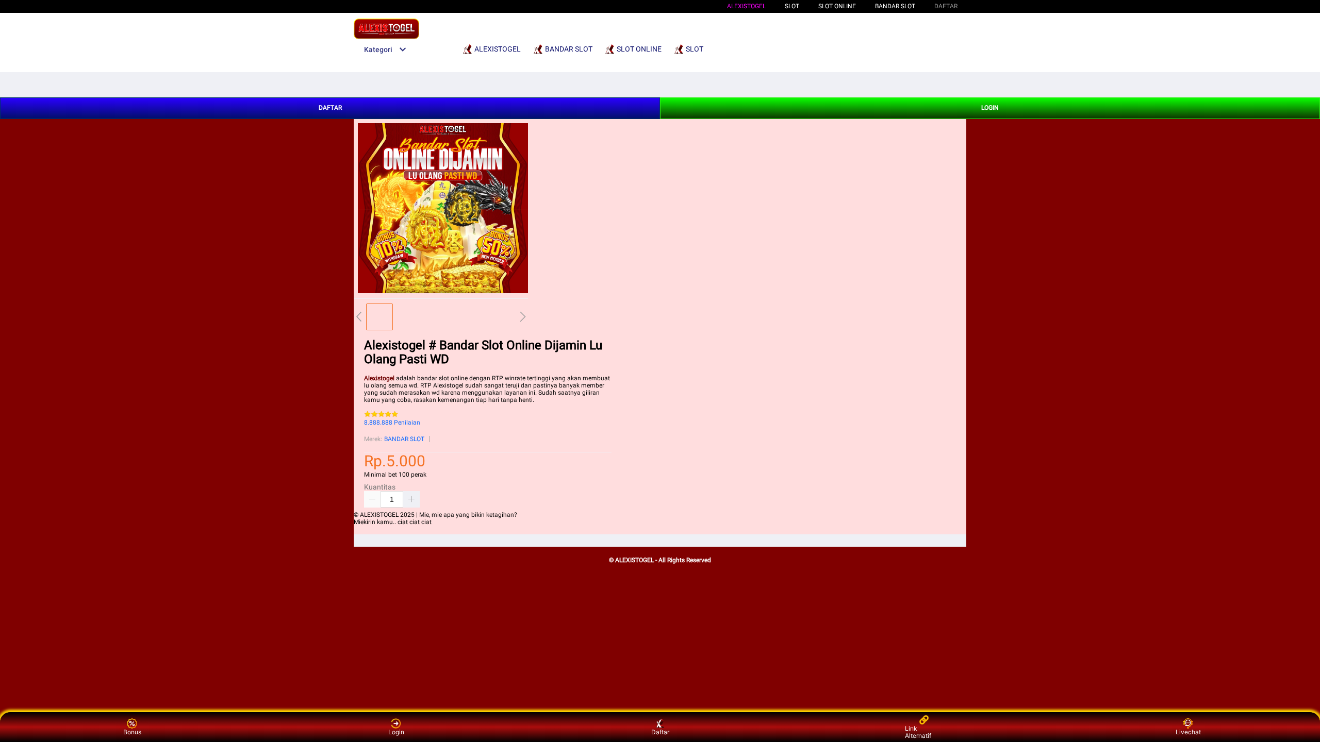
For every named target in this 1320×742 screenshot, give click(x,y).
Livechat (1188, 732)
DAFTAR (946, 6)
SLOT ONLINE (837, 6)
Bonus (132, 732)
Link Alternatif (918, 731)
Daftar (660, 732)
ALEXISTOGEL (746, 6)
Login (396, 732)
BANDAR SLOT (895, 6)
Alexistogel (379, 378)
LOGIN (990, 107)
